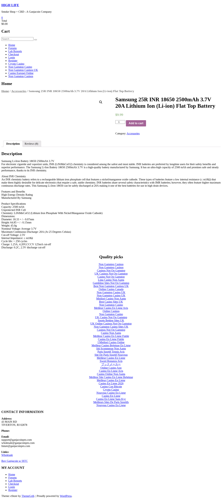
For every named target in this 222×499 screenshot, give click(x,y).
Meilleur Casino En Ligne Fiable (111, 336)
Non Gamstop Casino (20, 66)
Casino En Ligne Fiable (111, 339)
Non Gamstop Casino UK (111, 292)
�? (101, 102)
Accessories (18, 91)
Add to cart (136, 123)
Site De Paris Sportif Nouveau (111, 354)
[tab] (13, 144)
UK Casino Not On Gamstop (111, 317)
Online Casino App (111, 367)
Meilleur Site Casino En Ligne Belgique (111, 377)
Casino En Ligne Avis (111, 370)
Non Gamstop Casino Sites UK (111, 326)
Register (12, 60)
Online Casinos (111, 311)
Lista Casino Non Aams (111, 279)
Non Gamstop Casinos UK (23, 70)
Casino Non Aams (111, 332)
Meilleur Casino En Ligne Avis (111, 307)
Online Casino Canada (111, 289)
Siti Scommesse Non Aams (111, 348)
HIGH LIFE (10, 5)
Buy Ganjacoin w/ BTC (14, 460)
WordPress (66, 495)
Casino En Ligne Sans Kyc (111, 399)
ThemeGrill (28, 495)
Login (11, 57)
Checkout (13, 54)
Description (13, 143)
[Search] (35, 39)
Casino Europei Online (20, 73)
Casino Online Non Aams (111, 374)
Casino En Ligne (111, 395)
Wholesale (7, 455)
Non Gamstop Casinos (20, 76)
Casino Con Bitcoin (111, 386)
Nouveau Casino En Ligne (111, 392)
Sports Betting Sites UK (111, 320)
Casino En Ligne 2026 (111, 383)
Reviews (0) (31, 143)
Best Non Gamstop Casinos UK (111, 286)
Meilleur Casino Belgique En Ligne (111, 345)
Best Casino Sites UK (111, 301)
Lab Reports (15, 51)
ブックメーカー (111, 364)
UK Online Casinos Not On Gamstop (111, 323)
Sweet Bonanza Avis (111, 361)
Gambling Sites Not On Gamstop (111, 283)
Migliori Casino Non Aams (111, 298)
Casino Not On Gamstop (111, 276)
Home (11, 45)
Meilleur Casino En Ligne (111, 357)
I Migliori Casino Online (111, 342)
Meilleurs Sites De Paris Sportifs (111, 402)
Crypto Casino (16, 63)
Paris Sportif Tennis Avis (111, 351)
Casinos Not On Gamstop (111, 270)
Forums (12, 48)
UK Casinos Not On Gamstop (111, 273)
